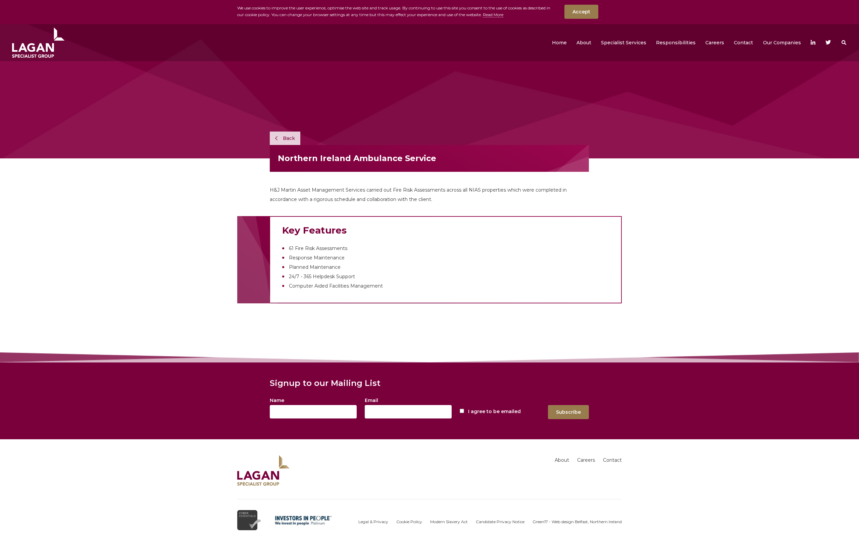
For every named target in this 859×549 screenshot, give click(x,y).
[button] (584, 42)
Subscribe (568, 412)
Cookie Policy (409, 521)
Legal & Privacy (373, 521)
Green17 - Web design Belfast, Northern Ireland (577, 521)
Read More (493, 14)
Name (277, 400)
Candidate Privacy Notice (500, 521)
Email (371, 400)
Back (288, 138)
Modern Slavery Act (449, 521)
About (562, 460)
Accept (581, 12)
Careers (586, 460)
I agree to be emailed (494, 411)
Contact (612, 460)
